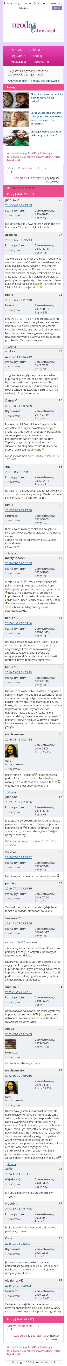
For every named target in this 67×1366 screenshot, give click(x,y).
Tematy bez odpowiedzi (45, 80)
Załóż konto (40, 3)
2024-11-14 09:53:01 (18, 1174)
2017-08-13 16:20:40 (18, 406)
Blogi (17, 3)
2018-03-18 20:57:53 (18, 563)
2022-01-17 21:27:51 (18, 992)
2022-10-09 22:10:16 (18, 1076)
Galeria (26, 3)
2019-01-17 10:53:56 (18, 623)
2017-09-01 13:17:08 (18, 510)
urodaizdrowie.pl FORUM (22, 153)
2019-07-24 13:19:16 (18, 888)
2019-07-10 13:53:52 (18, 857)
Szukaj (37, 56)
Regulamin (17, 56)
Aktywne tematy (17, 80)
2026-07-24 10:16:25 (18, 1285)
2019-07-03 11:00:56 (18, 802)
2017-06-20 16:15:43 (18, 240)
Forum (8, 3)
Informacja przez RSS (24, 188)
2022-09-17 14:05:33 (18, 1034)
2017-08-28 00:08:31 (18, 472)
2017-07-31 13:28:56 (18, 356)
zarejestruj (39, 178)
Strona (11, 346)
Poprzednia (25, 168)
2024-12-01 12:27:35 (18, 1209)
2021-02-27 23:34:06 (18, 923)
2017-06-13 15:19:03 (18, 205)
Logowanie (41, 62)
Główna (34, 50)
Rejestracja (18, 62)
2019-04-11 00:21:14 (18, 739)
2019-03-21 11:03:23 (18, 672)
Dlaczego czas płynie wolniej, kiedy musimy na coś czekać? (47, 97)
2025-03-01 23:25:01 (18, 1243)
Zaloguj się (56, 3)
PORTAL (16, 50)
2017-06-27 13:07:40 (18, 300)
